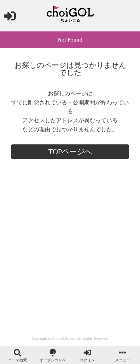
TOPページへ (70, 151)
